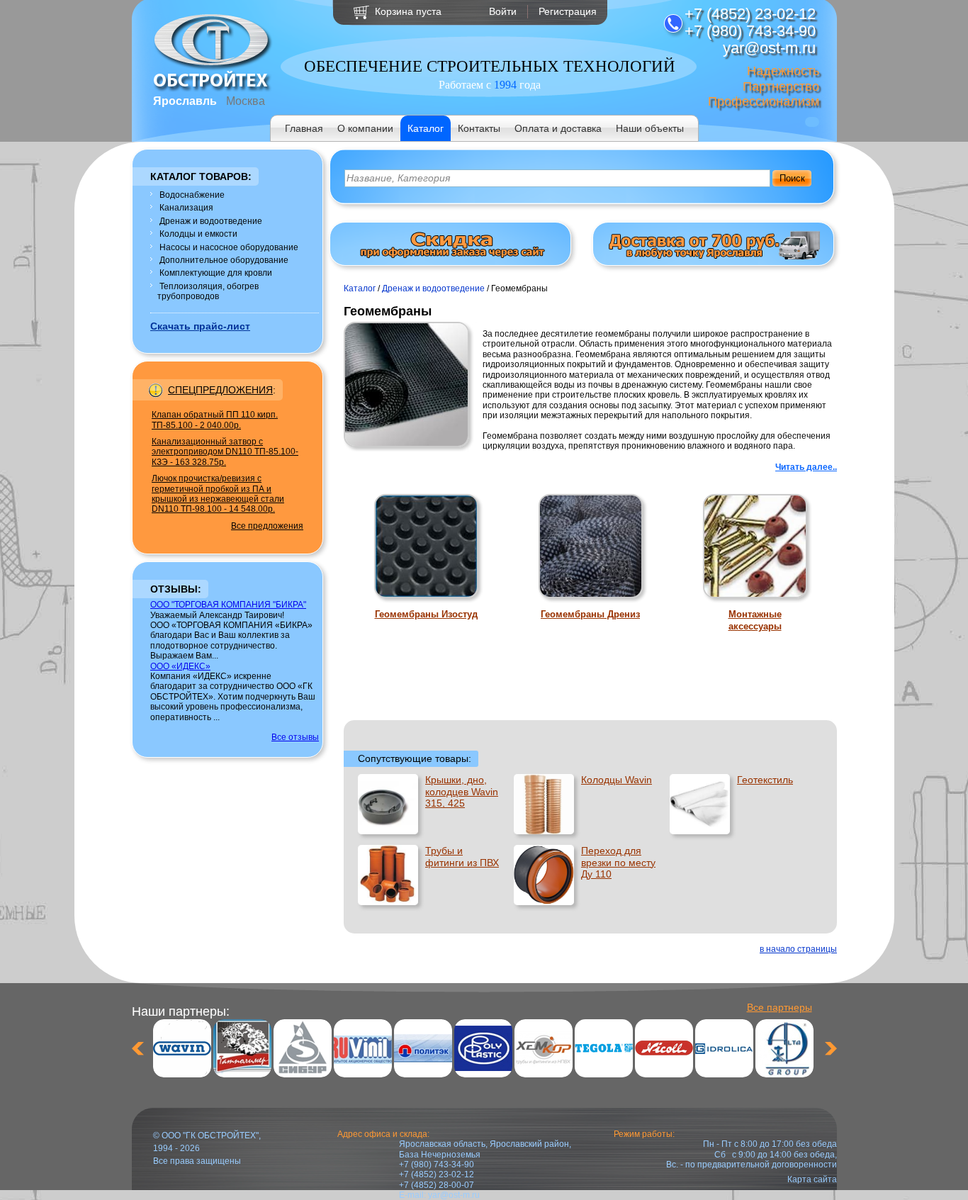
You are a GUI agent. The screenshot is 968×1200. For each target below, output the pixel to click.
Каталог (425, 128)
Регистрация (568, 11)
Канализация (186, 208)
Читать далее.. (806, 467)
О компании (365, 128)
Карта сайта (812, 1179)
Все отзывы (295, 737)
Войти (503, 11)
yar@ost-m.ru (454, 1195)
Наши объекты (650, 128)
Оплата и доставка (558, 128)
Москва (245, 101)
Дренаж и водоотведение (210, 221)
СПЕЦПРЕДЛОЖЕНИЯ (220, 390)
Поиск (792, 178)
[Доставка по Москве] (713, 257)
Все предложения (267, 526)
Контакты (479, 128)
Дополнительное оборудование (223, 260)
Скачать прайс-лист (200, 326)
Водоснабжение (192, 195)
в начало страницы (798, 949)
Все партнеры (779, 1007)
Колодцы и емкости (198, 234)
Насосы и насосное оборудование (228, 247)
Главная (304, 128)
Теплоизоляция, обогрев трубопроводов (208, 291)
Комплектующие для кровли (215, 273)
